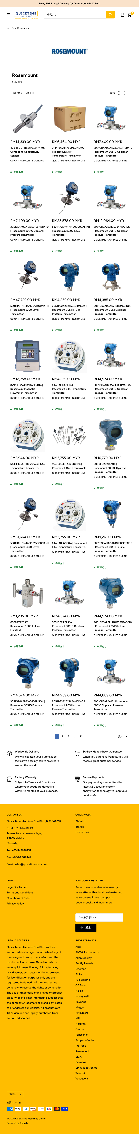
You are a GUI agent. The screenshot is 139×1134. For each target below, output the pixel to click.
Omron (79, 1029)
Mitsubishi (81, 1012)
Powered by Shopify (17, 1123)
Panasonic (81, 1034)
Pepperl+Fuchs (84, 1040)
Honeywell (82, 996)
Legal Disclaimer (17, 887)
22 (81, 736)
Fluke (78, 974)
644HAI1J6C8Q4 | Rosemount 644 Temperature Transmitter (69, 545)
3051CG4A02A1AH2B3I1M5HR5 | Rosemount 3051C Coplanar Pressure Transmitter (111, 389)
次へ (120, 736)
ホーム (10, 28)
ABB (78, 947)
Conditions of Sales (18, 898)
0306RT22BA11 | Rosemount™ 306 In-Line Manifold (25, 626)
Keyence (80, 1001)
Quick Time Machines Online (27, 160)
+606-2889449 (21, 857)
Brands (79, 826)
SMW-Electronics (86, 1067)
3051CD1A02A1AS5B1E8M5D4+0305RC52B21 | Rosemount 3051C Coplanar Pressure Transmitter (27, 230)
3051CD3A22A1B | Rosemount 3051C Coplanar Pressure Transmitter (111, 705)
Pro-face (80, 1045)
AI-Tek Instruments (87, 952)
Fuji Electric (82, 979)
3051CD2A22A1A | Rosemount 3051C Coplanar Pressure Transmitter (68, 626)
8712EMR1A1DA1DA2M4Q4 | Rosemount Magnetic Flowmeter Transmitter (26, 389)
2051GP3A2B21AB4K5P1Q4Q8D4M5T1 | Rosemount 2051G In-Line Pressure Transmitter (111, 626)
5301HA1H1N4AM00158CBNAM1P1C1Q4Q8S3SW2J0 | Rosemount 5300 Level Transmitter (27, 547)
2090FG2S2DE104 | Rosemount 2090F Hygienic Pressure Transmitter (110, 467)
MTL (78, 1018)
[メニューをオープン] (8, 14)
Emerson (80, 969)
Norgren (80, 1023)
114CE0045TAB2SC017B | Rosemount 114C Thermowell (69, 465)
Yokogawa (81, 1078)
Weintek (80, 1073)
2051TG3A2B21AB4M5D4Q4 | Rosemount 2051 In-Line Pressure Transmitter (69, 705)
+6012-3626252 (21, 850)
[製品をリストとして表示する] (125, 93)
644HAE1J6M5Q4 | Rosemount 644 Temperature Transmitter (69, 389)
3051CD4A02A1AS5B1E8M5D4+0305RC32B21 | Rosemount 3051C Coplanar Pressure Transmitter (111, 151)
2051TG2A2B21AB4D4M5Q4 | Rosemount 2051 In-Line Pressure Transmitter (69, 309)
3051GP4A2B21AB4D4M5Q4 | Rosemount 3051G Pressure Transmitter (27, 705)
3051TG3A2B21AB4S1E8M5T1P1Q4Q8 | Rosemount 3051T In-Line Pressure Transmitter (111, 547)
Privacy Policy (15, 903)
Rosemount (82, 1051)
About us (80, 821)
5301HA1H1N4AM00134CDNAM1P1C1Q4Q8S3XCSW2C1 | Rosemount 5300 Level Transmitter (27, 309)
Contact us (82, 832)
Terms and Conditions (20, 892)
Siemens (80, 1062)
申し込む (86, 927)
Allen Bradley (83, 958)
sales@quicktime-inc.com (31, 864)
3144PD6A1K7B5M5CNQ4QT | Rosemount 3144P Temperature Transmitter (69, 151)
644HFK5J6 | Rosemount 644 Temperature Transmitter (27, 465)
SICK (78, 1056)
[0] (129, 15)
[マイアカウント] (122, 15)
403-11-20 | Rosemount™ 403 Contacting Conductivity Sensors (27, 151)
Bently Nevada (84, 963)
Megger (80, 1007)
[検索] (110, 14)
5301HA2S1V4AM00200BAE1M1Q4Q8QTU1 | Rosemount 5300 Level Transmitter (69, 230)
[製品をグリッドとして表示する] (119, 93)
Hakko (79, 990)
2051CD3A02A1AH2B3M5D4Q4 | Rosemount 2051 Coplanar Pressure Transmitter (111, 309)
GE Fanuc (81, 985)
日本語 (12, 1094)
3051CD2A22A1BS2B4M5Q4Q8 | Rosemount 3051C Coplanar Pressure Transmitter (111, 230)
